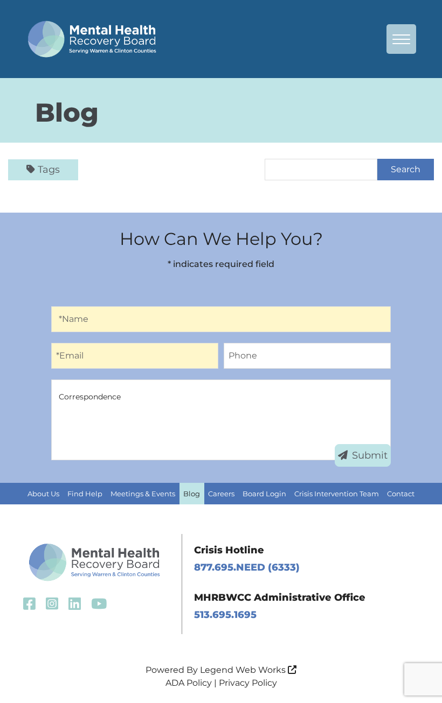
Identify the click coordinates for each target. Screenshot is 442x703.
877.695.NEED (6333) (247, 567)
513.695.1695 (225, 615)
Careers (221, 493)
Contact (401, 493)
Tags (49, 169)
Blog (191, 493)
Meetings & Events (142, 493)
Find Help (84, 493)
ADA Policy (188, 683)
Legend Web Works (244, 670)
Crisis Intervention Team (336, 493)
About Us (43, 493)
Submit (370, 455)
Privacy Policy (248, 683)
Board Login (264, 493)
